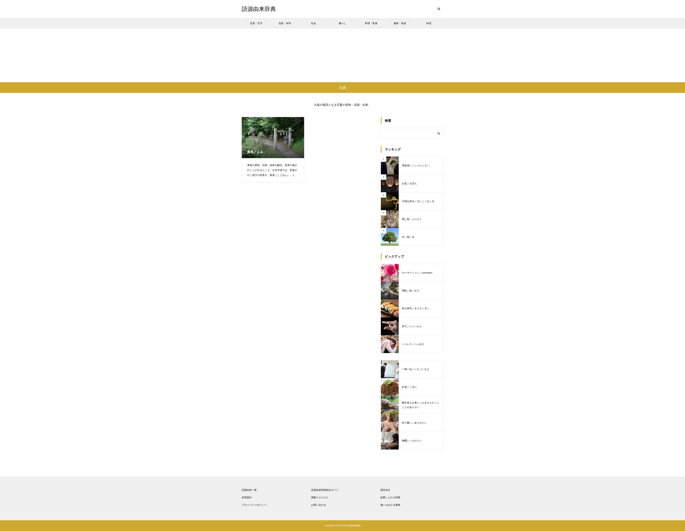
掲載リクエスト (320, 497)
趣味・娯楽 (400, 23)
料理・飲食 (371, 23)
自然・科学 (285, 23)
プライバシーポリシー (254, 504)
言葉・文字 (256, 23)
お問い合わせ (318, 504)
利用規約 (247, 497)
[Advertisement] (342, 55)
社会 (313, 23)
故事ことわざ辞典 (390, 497)
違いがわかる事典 (390, 504)
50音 (429, 23)
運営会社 (385, 489)
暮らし (342, 23)
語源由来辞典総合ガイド (325, 489)
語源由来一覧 (249, 489)
